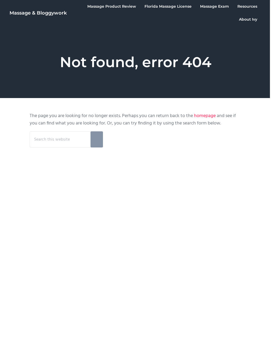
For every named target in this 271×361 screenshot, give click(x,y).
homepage (205, 116)
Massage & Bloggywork (38, 13)
